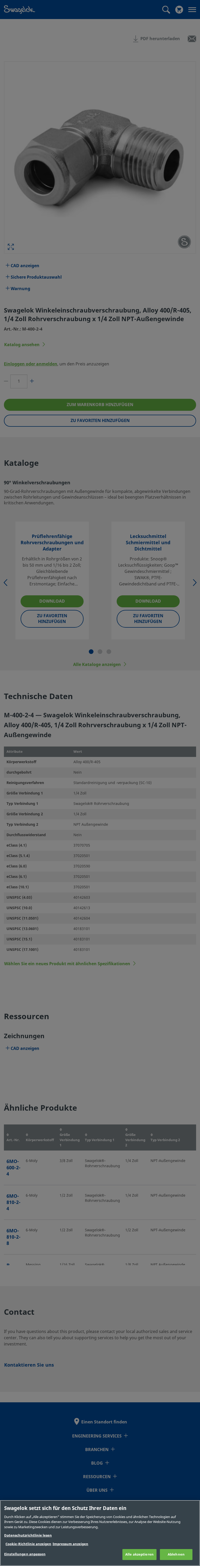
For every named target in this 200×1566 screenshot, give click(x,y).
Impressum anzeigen (70, 1543)
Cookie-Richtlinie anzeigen (28, 1543)
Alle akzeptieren (139, 1554)
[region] (100, 1533)
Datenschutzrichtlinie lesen (28, 1535)
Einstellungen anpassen (25, 1554)
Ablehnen (176, 1554)
